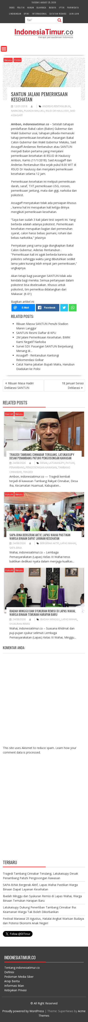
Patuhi (70, 463)
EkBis (12, 7)
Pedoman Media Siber (19, 977)
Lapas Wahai (68, 543)
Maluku (8, 59)
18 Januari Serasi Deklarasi (73, 385)
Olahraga (41, 7)
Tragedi (28, 472)
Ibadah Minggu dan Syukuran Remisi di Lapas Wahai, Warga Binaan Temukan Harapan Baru (42, 613)
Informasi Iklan (14, 986)
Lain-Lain (74, 13)
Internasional (39, 13)
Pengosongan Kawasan (41, 467)
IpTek (61, 7)
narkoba (17, 111)
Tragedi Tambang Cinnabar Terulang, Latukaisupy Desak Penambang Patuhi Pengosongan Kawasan (41, 456)
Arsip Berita (12, 981)
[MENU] (4, 49)
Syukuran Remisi (19, 624)
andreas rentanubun (56, 106)
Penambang (17, 467)
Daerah (9, 413)
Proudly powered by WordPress (23, 1011)
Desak (43, 463)
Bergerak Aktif (49, 543)
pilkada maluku (34, 111)
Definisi (9, 972)
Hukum (30, 7)
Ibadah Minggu (50, 619)
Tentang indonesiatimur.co (22, 968)
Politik (21, 7)
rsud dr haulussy (57, 111)
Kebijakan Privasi (15, 990)
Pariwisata (73, 7)
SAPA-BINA (15, 548)
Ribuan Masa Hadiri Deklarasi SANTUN (19, 385)
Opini (26, 13)
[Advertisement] (44, 810)
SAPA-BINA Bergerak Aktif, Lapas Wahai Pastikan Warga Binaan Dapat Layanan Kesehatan (39, 537)
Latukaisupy (56, 463)
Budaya (52, 7)
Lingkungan (15, 13)
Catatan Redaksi (58, 13)
